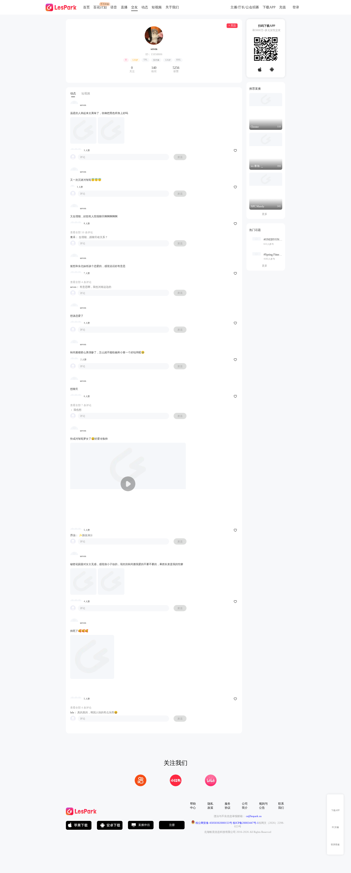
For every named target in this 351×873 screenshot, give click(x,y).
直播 (124, 7)
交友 (134, 7)
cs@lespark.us (253, 816)
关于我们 (172, 7)
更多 (266, 214)
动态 (144, 7)
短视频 (157, 7)
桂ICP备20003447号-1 (245, 823)
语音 (113, 7)
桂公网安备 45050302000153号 (213, 823)
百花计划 (100, 7)
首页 (86, 7)
